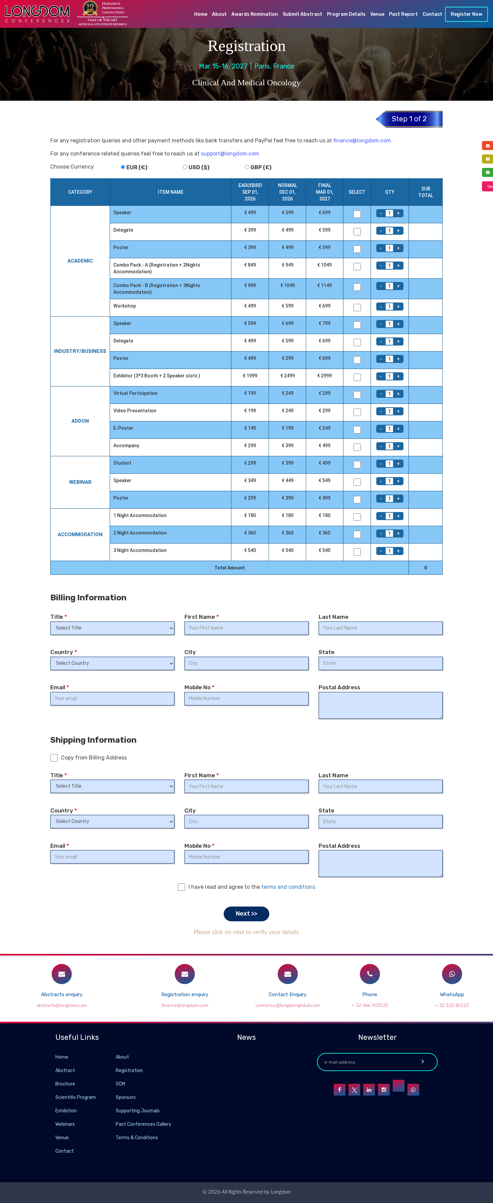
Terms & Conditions (137, 1138)
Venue (377, 14)
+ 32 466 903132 (370, 1005)
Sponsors (126, 1097)
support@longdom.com (230, 153)
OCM (120, 1084)
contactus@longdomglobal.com (288, 1005)
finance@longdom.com (362, 140)
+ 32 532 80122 (452, 1005)
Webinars (65, 1124)
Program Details (346, 14)
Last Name (333, 616)
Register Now (466, 14)
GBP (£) (261, 167)
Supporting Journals (138, 1111)
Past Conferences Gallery (143, 1124)
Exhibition (66, 1111)
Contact (432, 14)
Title (58, 616)
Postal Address (339, 687)
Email (59, 687)
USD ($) (198, 167)
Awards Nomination (254, 14)
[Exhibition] (115, 1110)
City (190, 652)
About (219, 14)
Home (200, 14)
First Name (201, 616)
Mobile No (199, 687)
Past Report (403, 14)
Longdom (280, 1192)
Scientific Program (75, 1097)
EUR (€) (136, 167)
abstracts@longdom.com (62, 1005)
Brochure (65, 1084)
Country (63, 652)
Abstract (65, 1070)
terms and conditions (288, 887)
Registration (129, 1070)
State (326, 652)
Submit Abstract (302, 14)
